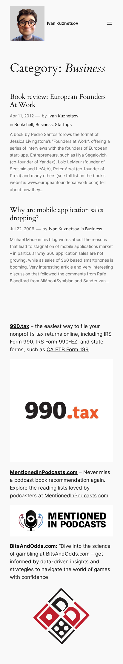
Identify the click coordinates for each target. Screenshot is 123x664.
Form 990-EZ (61, 342)
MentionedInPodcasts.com (76, 496)
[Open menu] (109, 23)
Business (44, 124)
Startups (63, 124)
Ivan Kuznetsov (62, 23)
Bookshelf (23, 124)
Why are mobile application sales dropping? (56, 214)
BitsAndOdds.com (68, 554)
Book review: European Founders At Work (58, 101)
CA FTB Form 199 (68, 349)
